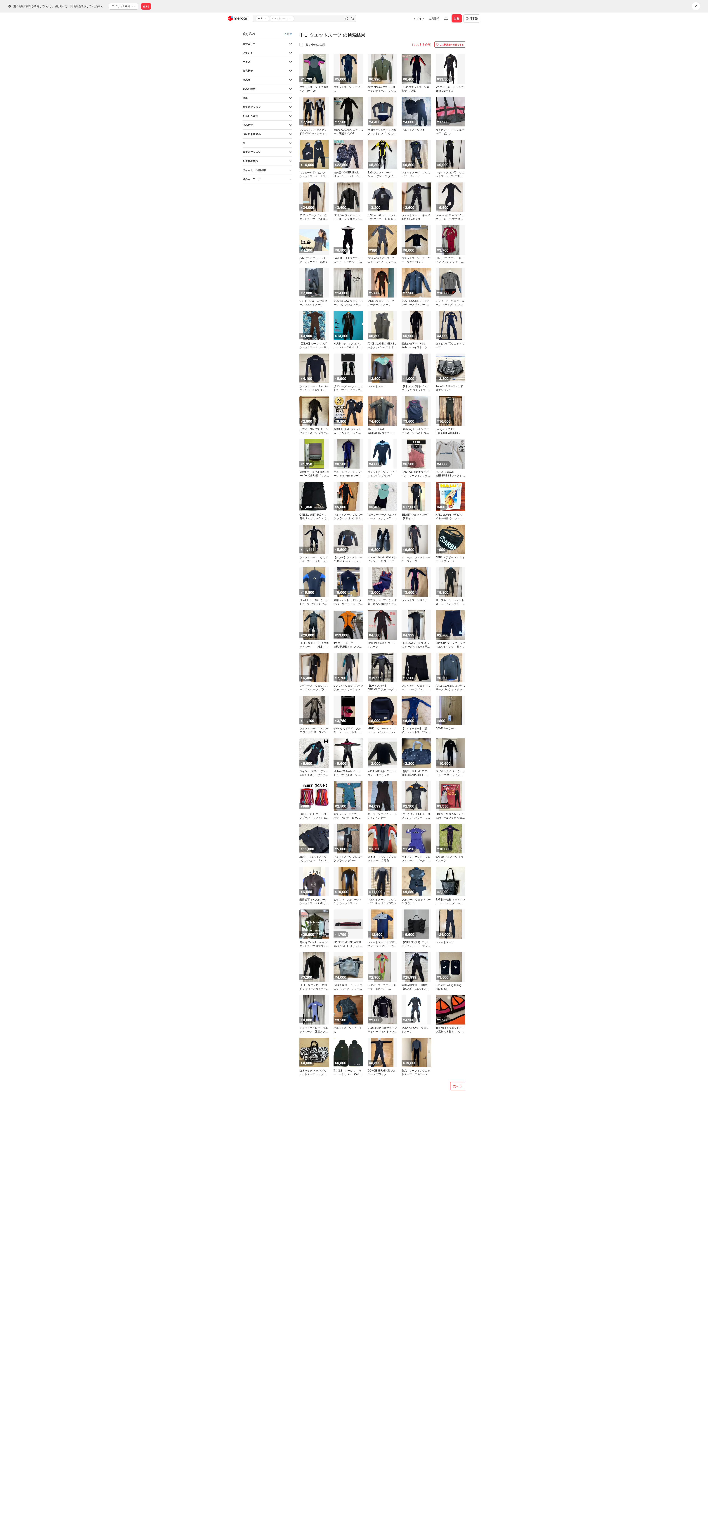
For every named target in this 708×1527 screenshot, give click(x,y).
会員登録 (434, 18)
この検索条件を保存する (452, 44)
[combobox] (304, 18)
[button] (266, 18)
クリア (288, 34)
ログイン (419, 18)
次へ (456, 1086)
